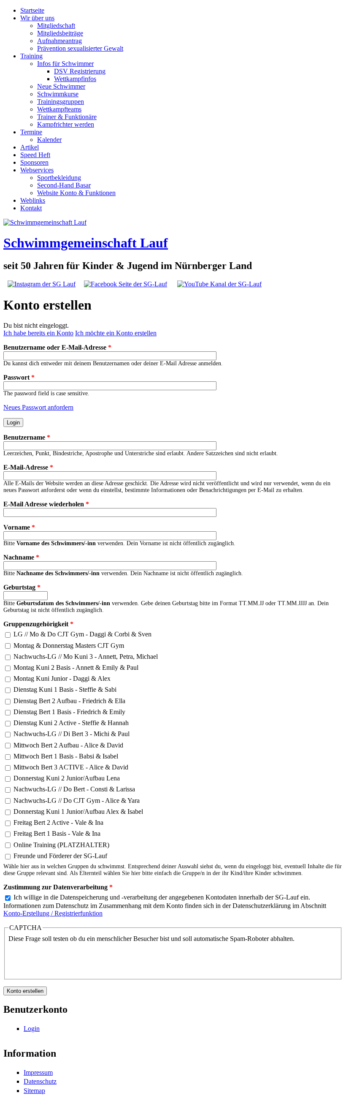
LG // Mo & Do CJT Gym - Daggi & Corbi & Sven (82, 634)
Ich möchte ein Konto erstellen (116, 333)
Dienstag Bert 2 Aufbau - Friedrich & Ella (69, 700)
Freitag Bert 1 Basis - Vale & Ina (57, 833)
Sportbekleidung (59, 177)
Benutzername (26, 437)
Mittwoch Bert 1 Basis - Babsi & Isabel (66, 756)
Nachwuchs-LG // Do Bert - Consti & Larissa (74, 789)
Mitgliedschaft (56, 25)
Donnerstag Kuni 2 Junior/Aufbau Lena (67, 778)
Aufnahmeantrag (59, 40)
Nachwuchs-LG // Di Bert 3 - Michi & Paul (72, 733)
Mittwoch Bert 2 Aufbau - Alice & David (68, 745)
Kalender (49, 139)
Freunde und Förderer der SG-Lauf (60, 855)
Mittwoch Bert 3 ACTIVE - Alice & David (71, 767)
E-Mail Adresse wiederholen (46, 504)
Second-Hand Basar (64, 185)
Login (32, 1028)
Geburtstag (22, 587)
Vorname (19, 527)
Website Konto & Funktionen (76, 192)
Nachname (21, 557)
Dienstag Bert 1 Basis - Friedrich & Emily (69, 711)
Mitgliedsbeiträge (60, 33)
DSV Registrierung (79, 71)
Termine (31, 132)
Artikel (29, 147)
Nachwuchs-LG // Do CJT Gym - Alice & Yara (77, 800)
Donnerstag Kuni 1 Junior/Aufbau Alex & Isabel (78, 811)
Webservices (37, 170)
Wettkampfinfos (75, 78)
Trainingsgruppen (60, 101)
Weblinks (32, 200)
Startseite (32, 10)
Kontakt (31, 208)
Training (31, 56)
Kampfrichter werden (65, 124)
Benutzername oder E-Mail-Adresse (57, 347)
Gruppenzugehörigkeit (38, 624)
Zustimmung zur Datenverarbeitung (58, 887)
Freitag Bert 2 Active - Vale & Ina (58, 822)
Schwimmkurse (57, 94)
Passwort (19, 377)
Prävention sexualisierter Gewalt (80, 48)
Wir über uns (37, 18)
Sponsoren (34, 162)
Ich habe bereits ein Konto (38, 333)
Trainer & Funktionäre (67, 116)
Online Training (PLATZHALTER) (61, 844)
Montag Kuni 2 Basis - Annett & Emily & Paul (76, 667)
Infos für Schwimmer (65, 63)
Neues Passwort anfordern (38, 407)
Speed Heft (35, 154)
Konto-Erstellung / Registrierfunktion (53, 913)
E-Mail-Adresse (28, 467)
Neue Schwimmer (61, 86)
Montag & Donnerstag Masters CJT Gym (69, 645)
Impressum (38, 1072)
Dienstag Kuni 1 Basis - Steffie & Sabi (65, 689)
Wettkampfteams (59, 109)
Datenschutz (40, 1081)
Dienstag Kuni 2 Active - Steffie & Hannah (71, 722)
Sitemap (34, 1090)
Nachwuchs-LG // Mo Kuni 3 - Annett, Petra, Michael (86, 656)
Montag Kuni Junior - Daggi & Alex (62, 678)
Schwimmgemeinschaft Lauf (85, 242)
